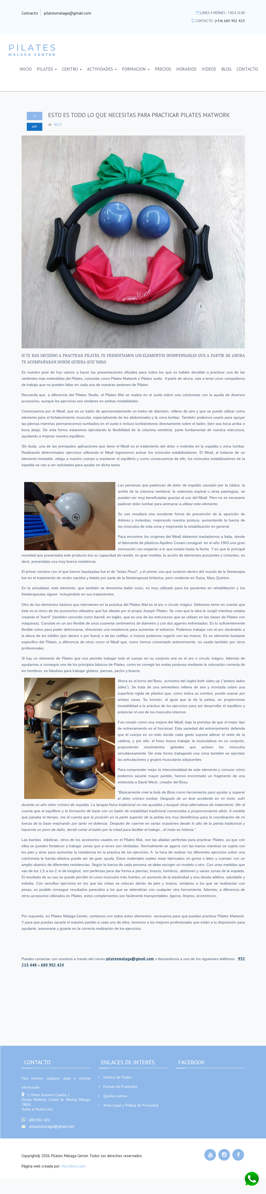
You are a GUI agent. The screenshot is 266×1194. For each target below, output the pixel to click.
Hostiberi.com (74, 1166)
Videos (209, 69)
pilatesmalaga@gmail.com (67, 13)
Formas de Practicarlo (120, 1086)
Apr (34, 126)
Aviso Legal (112, 1105)
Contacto (30, 13)
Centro (70, 69)
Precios (163, 69)
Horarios (186, 69)
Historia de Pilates (117, 1077)
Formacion (134, 69)
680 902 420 (39, 1119)
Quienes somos (115, 1096)
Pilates (45, 69)
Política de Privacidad (141, 1105)
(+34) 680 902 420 (230, 20)
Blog (226, 69)
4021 (58, 124)
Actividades (100, 69)
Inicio (25, 69)
